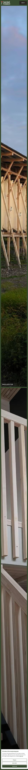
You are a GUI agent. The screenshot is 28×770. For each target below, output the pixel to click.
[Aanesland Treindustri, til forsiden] (5, 3)
